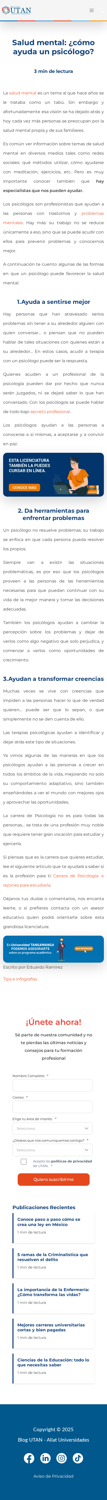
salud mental (22, 93)
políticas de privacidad (71, 1161)
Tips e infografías (20, 979)
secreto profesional (50, 411)
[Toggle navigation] (91, 10)
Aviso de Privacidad (53, 1476)
